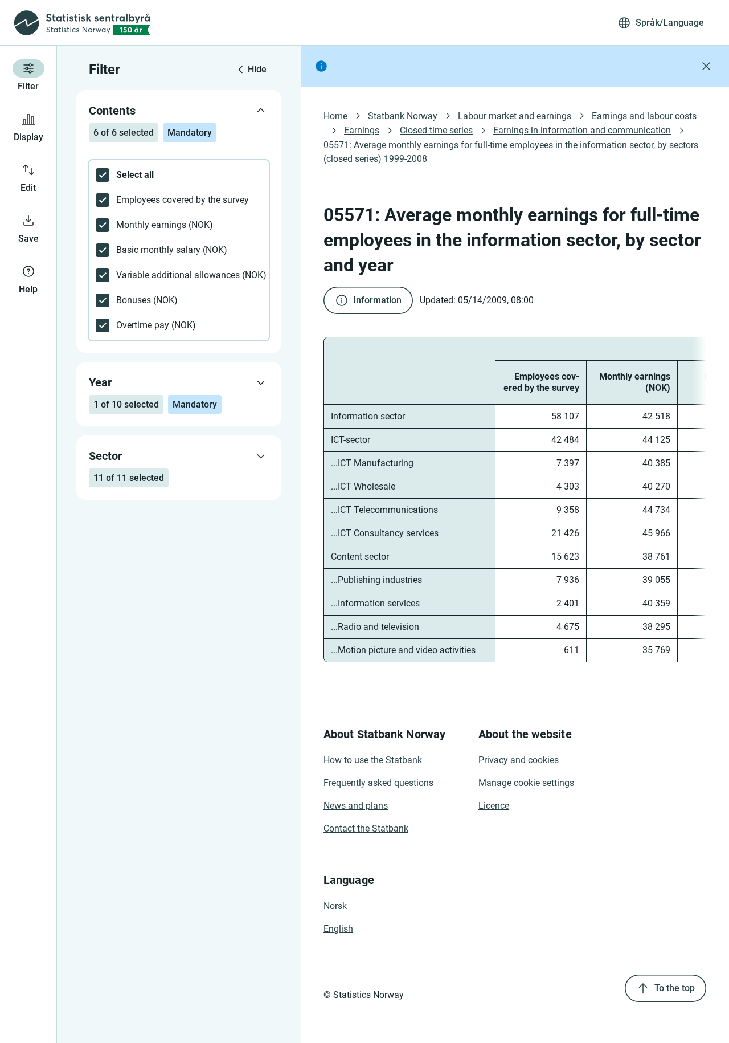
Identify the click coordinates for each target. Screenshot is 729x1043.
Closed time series (436, 130)
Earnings (361, 130)
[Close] (706, 66)
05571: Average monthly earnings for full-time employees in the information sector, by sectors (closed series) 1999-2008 (512, 152)
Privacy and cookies (518, 760)
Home (335, 116)
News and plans (355, 805)
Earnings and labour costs (644, 116)
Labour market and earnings (514, 116)
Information (377, 300)
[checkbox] (179, 175)
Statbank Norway (402, 116)
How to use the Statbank (372, 760)
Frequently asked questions (378, 782)
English (338, 928)
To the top (674, 988)
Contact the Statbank (365, 828)
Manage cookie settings (526, 782)
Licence (493, 805)
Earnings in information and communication (582, 130)
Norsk (335, 906)
